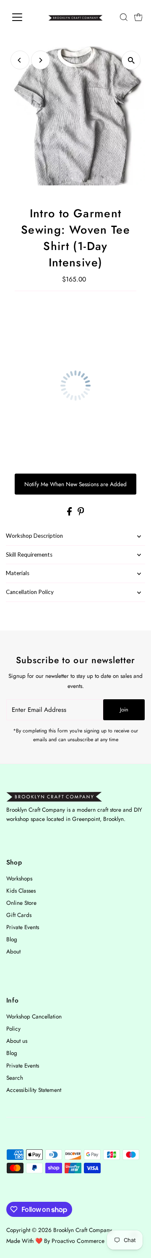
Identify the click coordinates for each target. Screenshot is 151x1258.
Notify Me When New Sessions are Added (75, 484)
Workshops (19, 878)
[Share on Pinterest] (81, 513)
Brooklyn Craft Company (82, 1230)
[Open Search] (124, 17)
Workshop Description (34, 535)
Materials (17, 573)
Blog (11, 939)
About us (16, 1041)
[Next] (40, 60)
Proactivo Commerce (78, 1241)
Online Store (21, 903)
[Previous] (19, 60)
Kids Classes (21, 890)
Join (124, 710)
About (13, 951)
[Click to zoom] (131, 60)
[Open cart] (138, 17)
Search (14, 1077)
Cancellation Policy (30, 592)
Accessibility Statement (33, 1090)
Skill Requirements (29, 554)
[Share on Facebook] (70, 513)
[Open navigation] (22, 17)
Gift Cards (18, 915)
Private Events (22, 927)
